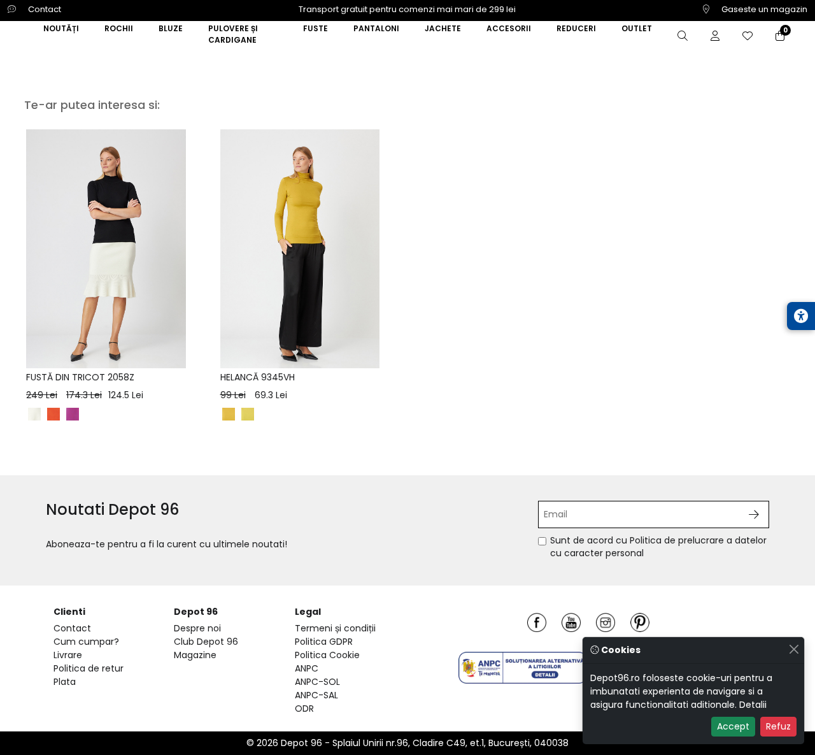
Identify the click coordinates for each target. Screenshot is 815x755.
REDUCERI (576, 28)
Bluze (171, 28)
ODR (304, 708)
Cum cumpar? (86, 641)
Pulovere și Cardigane (233, 34)
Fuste (315, 28)
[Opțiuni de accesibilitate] (801, 316)
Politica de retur (88, 668)
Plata (64, 681)
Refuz (778, 726)
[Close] (793, 649)
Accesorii (508, 28)
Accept (733, 726)
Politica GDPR (324, 641)
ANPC (306, 668)
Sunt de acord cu (658, 547)
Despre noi (197, 628)
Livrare (67, 655)
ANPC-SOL (317, 681)
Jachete (443, 28)
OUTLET (636, 28)
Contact (43, 9)
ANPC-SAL (316, 695)
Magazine (195, 655)
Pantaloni (376, 28)
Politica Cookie (327, 655)
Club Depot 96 (206, 641)
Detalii (753, 704)
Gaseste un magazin (763, 9)
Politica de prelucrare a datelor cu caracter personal (658, 546)
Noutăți (61, 28)
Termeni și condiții (335, 628)
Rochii (118, 28)
